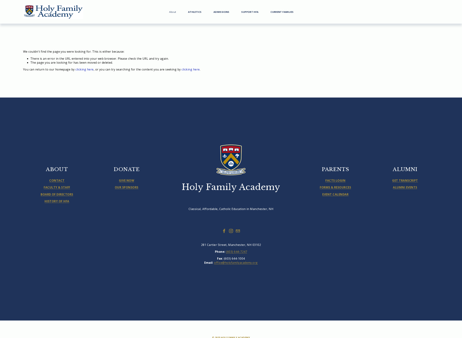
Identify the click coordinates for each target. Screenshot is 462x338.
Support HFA (249, 12)
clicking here (84, 69)
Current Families (282, 12)
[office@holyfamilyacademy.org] (238, 231)
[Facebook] (224, 231)
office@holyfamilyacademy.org (236, 263)
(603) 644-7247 (236, 252)
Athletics (195, 12)
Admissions (221, 12)
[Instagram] (231, 231)
